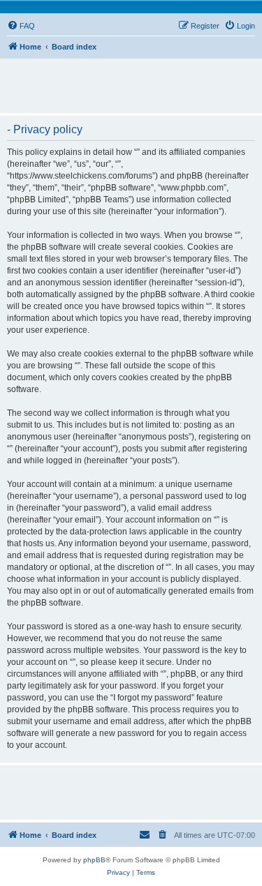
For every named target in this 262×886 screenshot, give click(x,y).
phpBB (94, 860)
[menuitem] (21, 25)
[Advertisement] (134, 79)
